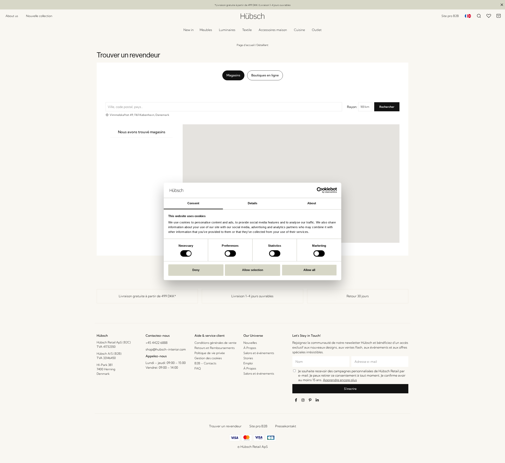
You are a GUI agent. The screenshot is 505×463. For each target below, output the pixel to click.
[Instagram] (303, 400)
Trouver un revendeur (225, 426)
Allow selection (252, 270)
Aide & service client (209, 335)
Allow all (309, 270)
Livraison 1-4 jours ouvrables (252, 296)
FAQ (198, 368)
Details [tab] (252, 203)
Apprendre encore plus (340, 380)
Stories (248, 358)
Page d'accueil (245, 45)
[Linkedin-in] (317, 400)
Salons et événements (258, 353)
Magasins (233, 75)
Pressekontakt (285, 426)
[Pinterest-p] (310, 400)
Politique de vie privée (210, 353)
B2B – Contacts (205, 363)
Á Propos (249, 348)
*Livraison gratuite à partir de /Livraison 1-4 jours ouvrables (253, 5)
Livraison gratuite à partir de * (147, 296)
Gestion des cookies (208, 358)
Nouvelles (250, 343)
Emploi (248, 363)
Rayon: (352, 107)
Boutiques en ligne (265, 75)
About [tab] (311, 203)
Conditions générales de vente (216, 343)
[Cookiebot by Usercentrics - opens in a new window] (319, 190)
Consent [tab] (193, 203)
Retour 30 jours (358, 296)
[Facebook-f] (295, 400)
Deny (195, 270)
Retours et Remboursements (215, 348)
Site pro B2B (258, 426)
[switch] (230, 253)
